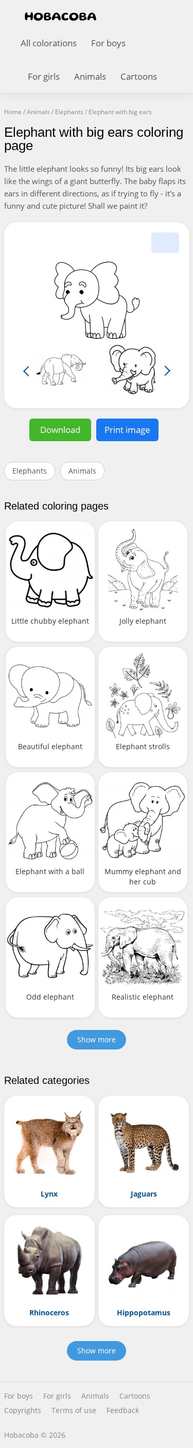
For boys (108, 43)
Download (60, 430)
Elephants (29, 471)
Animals (90, 76)
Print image (127, 430)
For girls (44, 76)
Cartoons (138, 76)
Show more (96, 1039)
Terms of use (73, 1410)
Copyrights (22, 1410)
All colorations (49, 43)
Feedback (123, 1410)
